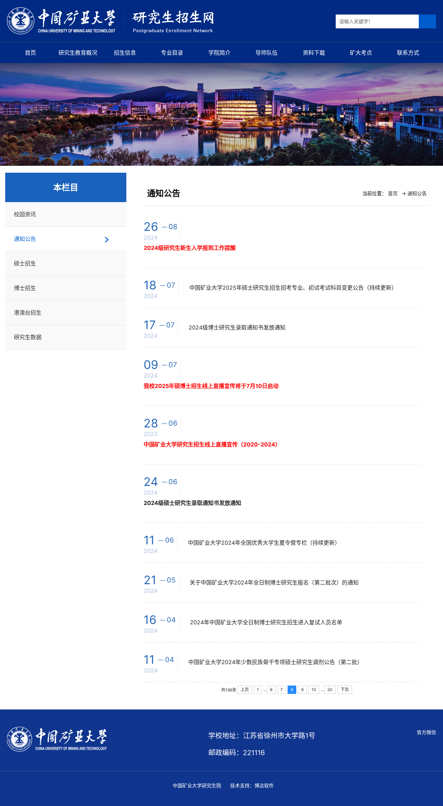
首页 (30, 52)
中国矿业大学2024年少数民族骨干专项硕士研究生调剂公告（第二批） (275, 662)
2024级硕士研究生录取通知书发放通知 (192, 502)
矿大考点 (361, 52)
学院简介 (219, 52)
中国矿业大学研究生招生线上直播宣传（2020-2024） (212, 444)
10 (313, 689)
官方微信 (426, 732)
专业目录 (172, 52)
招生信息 (125, 52)
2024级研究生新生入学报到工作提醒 (190, 247)
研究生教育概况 (77, 52)
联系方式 (408, 52)
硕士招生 (25, 263)
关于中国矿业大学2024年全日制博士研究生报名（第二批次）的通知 (274, 582)
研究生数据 (28, 337)
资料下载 (314, 52)
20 (330, 689)
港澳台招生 (28, 312)
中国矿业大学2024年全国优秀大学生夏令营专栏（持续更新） (264, 542)
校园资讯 (25, 214)
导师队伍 (266, 52)
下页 (345, 689)
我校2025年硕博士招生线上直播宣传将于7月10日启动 (211, 385)
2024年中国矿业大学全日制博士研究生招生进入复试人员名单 (266, 622)
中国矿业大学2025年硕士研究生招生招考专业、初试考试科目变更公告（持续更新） (293, 287)
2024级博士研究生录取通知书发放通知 (237, 327)
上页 (245, 689)
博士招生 (25, 287)
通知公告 (25, 238)
